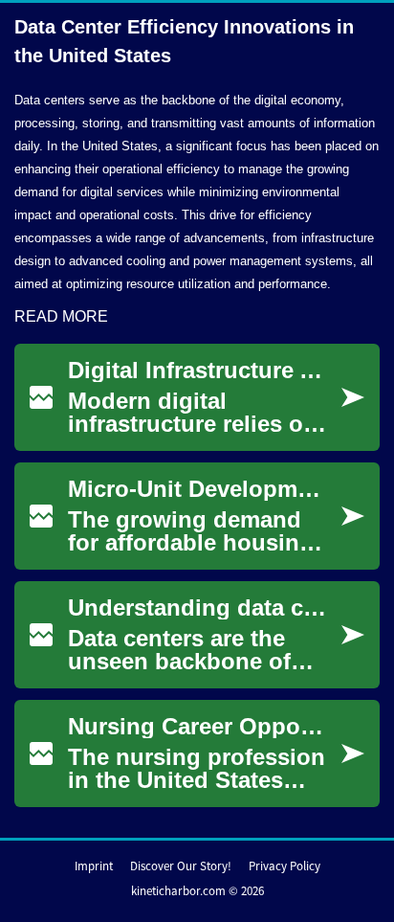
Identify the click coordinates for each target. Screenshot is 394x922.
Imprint (94, 866)
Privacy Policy (284, 866)
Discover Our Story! (180, 866)
